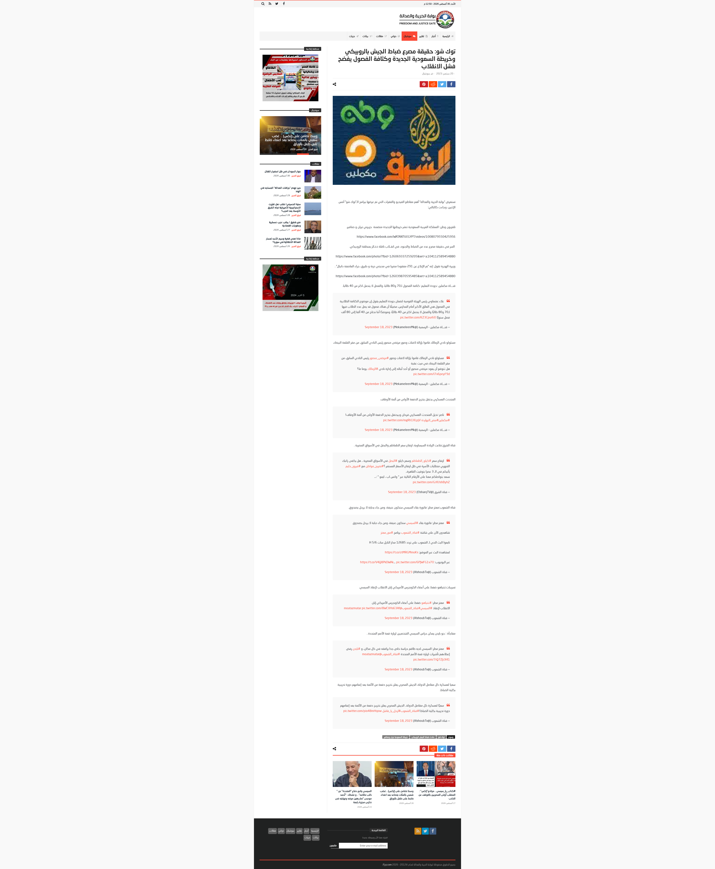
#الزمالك (373, 368)
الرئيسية (315, 830)
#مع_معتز (387, 532)
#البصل (393, 460)
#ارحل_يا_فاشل (391, 710)
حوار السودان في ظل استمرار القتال (283, 171)
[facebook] (451, 84)
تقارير (299, 830)
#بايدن (356, 648)
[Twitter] (276, 3)
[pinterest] (424, 84)
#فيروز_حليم (353, 466)
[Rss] (269, 3)
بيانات (316, 837)
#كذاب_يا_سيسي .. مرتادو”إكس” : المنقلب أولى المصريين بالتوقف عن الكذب (437, 794)
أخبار (306, 830)
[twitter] (442, 84)
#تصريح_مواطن (375, 466)
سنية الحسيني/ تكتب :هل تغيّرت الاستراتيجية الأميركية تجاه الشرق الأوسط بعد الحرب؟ (284, 207)
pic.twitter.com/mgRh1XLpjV (402, 420)
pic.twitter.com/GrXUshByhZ (431, 482)
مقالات (272, 830)
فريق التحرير (312, 149)
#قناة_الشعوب (410, 532)
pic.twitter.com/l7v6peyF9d (431, 374)
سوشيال (426, 73)
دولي (281, 830)
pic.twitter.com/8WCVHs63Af (381, 608)
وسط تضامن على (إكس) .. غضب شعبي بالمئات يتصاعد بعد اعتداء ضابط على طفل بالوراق (397, 794)
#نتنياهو (426, 602)
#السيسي (412, 522)
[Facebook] (283, 3)
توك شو (441, 737)
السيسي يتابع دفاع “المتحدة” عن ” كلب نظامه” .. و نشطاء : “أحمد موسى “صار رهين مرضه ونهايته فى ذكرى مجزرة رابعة (292, 138)
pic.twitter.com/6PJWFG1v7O (415, 562)
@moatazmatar (372, 654)
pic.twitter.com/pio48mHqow (362, 710)
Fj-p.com (387, 864)
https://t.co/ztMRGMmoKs (401, 552)
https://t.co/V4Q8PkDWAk (377, 562)
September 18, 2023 (379, 327)
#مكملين (444, 420)
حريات (307, 837)
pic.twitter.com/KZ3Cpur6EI (418, 317)
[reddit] (433, 84)
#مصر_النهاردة (430, 420)
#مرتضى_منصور (379, 358)
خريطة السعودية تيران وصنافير (396, 737)
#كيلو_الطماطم (421, 460)
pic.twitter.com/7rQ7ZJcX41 (431, 659)
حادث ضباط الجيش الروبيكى (422, 737)
